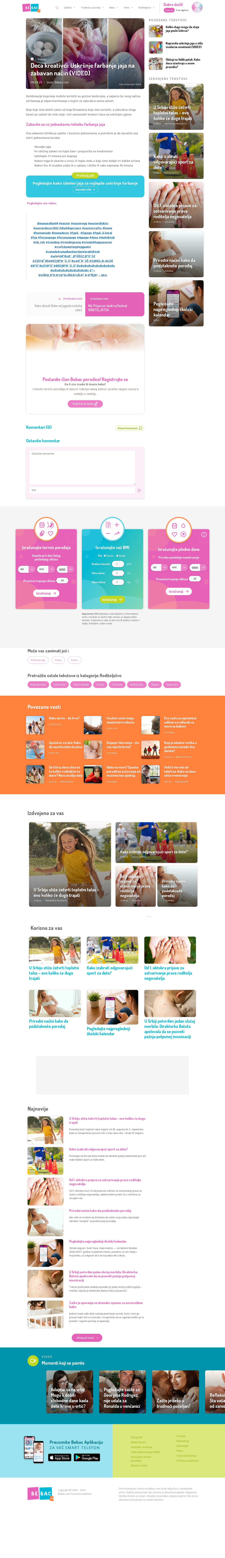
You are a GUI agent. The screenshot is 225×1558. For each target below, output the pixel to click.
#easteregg (79, 223)
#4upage (83, 237)
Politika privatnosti (187, 1460)
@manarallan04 (47, 223)
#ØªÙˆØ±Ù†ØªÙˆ (42, 266)
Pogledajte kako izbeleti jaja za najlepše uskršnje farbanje (85, 183)
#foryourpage (66, 237)
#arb (54, 256)
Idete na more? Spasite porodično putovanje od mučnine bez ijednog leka (123, 773)
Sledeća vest (100, 298)
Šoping (155, 684)
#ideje (58, 660)
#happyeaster (102, 242)
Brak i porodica (38, 684)
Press (179, 1450)
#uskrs (74, 660)
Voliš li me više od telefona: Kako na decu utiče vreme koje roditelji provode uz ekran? (180, 775)
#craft (58, 247)
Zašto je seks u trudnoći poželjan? (174, 1403)
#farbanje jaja (38, 660)
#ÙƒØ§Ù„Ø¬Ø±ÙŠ (101, 261)
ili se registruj (182, 10)
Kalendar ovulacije (141, 1447)
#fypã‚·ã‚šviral (102, 233)
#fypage (86, 233)
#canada (52, 251)
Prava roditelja (80, 684)
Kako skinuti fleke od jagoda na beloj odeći (58, 307)
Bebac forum (138, 1442)
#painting (70, 247)
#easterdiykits (98, 223)
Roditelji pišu (136, 684)
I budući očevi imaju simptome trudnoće (120, 720)
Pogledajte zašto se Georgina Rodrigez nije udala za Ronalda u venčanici (122, 1397)
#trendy (87, 242)
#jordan (77, 251)
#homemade (42, 233)
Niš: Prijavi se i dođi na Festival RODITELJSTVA (107, 307)
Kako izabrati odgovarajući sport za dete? (173, 161)
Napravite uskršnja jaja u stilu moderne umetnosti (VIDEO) (184, 45)
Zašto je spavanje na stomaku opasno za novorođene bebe (106, 1304)
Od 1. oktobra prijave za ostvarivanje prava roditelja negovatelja (175, 210)
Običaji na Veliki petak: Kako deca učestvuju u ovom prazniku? (183, 63)
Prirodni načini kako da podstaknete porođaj (174, 262)
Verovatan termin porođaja (141, 1458)
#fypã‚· (75, 233)
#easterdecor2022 (45, 228)
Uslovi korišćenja (186, 1455)
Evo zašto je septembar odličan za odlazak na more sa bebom (180, 722)
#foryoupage (47, 237)
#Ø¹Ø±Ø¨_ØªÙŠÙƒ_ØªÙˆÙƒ (77, 256)
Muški (121, 555)
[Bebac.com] (31, 7)
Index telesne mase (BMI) (145, 1452)
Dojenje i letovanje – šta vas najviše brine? (123, 744)
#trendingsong (70, 242)
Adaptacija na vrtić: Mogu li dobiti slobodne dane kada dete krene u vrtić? (69, 1397)
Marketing (182, 1441)
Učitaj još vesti (85, 1337)
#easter (64, 223)
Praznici (42, 59)
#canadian (65, 251)
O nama (180, 1436)
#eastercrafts (92, 228)
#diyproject (73, 228)
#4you (94, 237)
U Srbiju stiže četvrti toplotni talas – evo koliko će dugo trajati (173, 112)
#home (107, 228)
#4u (101, 237)
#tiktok (109, 237)
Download (182, 1446)
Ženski (110, 555)
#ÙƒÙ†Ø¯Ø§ (40, 261)
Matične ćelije (139, 1465)
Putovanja (117, 684)
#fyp (34, 237)
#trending (53, 242)
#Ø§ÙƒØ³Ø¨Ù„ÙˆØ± (62, 261)
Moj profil (136, 1437)
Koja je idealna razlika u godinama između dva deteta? (180, 746)
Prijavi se (169, 10)
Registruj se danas (83, 403)
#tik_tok (39, 242)
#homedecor (60, 233)
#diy (62, 228)
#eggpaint (84, 247)
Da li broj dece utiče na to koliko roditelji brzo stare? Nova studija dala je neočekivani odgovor (65, 773)
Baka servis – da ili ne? (64, 718)
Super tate (172, 684)
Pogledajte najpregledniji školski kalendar (173, 309)
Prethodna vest (72, 298)
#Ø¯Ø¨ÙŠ (81, 261)
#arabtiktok (91, 251)
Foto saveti (60, 684)
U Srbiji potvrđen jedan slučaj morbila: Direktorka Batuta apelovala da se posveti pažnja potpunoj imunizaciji (169, 1028)
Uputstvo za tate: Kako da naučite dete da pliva (65, 744)
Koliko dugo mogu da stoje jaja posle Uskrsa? (182, 29)
